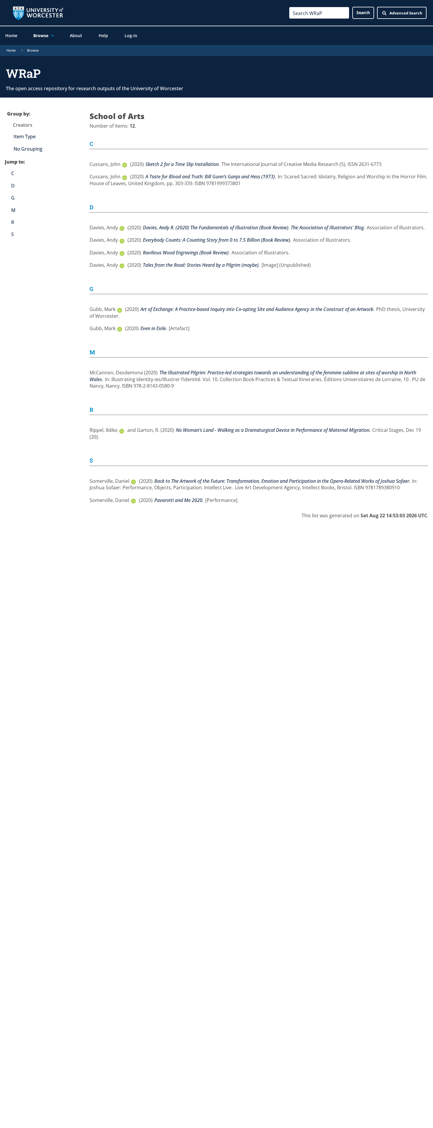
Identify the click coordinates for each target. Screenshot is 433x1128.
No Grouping (28, 149)
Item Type (25, 136)
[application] (51, 36)
